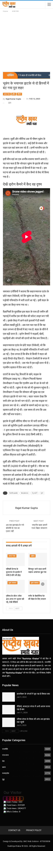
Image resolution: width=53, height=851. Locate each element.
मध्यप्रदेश (5, 773)
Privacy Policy (33, 830)
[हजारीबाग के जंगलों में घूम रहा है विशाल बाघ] (8, 697)
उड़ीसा (32, 556)
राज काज (5, 755)
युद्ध (3, 779)
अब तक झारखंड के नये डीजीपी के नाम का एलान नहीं (15, 528)
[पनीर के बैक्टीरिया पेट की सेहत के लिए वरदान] (37, 586)
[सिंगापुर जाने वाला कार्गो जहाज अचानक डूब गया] (37, 559)
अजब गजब (7, 94)
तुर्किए (13, 94)
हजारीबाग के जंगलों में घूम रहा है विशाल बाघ (33, 693)
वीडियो (19, 94)
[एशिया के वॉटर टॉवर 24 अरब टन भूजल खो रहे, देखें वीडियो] (15, 586)
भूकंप (42, 493)
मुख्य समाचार (12, 583)
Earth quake (13, 493)
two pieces (24, 493)
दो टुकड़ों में (34, 493)
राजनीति (5, 749)
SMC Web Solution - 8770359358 (36, 841)
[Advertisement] (26, 41)
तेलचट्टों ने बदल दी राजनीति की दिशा (20, 75)
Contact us (14, 830)
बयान (4, 767)
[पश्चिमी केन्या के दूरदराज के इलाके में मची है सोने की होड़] (15, 559)
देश (3, 761)
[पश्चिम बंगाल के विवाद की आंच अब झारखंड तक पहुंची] (8, 722)
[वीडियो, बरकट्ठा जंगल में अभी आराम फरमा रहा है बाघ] (8, 709)
